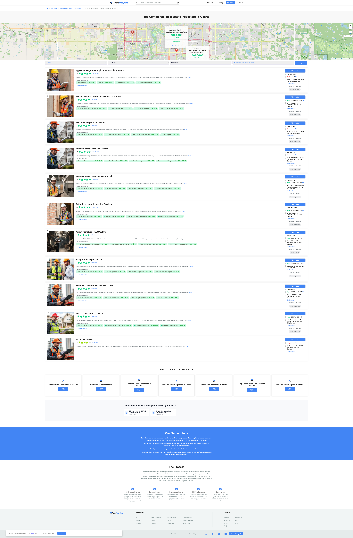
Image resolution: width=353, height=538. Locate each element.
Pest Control (170, 523)
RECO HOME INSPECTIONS (89, 313)
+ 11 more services (81, 164)
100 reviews (197, 57)
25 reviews (94, 288)
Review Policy (192, 534)
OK (61, 533)
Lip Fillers (169, 520)
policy (40, 533)
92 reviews (95, 179)
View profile (176, 41)
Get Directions (176, 46)
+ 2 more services (81, 328)
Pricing (220, 3)
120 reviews (176, 37)
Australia (138, 523)
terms (32, 533)
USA (137, 517)
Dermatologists (187, 517)
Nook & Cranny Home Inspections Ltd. (94, 176)
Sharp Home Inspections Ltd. (90, 259)
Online (153, 520)
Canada (138, 520)
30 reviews (94, 125)
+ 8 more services (81, 85)
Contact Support (236, 534)
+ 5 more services (81, 112)
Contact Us (238, 517)
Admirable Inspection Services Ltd (92, 148)
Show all (348, 36)
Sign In (241, 2)
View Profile (295, 71)
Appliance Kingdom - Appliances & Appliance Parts (100, 70)
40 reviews (94, 235)
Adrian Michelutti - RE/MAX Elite (91, 231)
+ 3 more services (81, 219)
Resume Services (188, 520)
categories (140, 513)
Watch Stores (186, 523)
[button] (176, 50)
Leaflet (335, 59)
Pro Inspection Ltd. (85, 339)
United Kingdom (156, 517)
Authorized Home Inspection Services (94, 204)
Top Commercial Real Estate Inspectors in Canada (66, 8)
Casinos (153, 523)
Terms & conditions (173, 534)
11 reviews (95, 342)
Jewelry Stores (171, 517)
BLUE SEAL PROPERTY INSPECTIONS (94, 285)
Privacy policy (183, 534)
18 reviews (94, 316)
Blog (225, 526)
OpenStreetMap (342, 59)
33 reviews (94, 262)
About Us (227, 520)
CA (47, 8)
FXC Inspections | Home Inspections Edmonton (98, 96)
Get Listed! (230, 2)
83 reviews (95, 207)
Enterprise (227, 517)
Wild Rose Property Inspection (90, 122)
